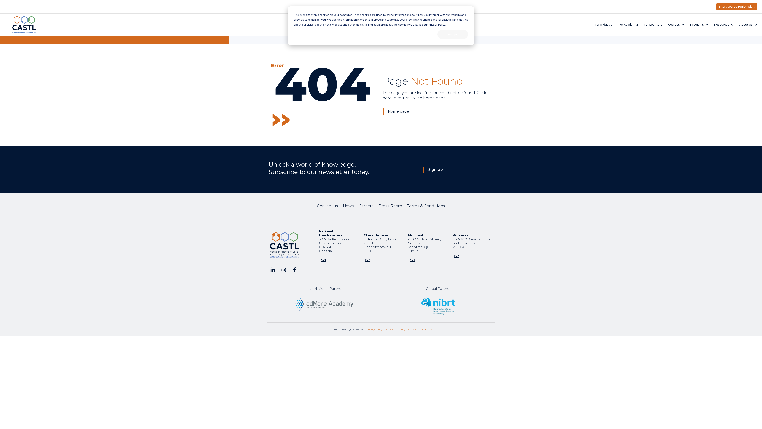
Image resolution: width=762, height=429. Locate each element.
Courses (674, 24)
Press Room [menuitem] (390, 206)
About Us (746, 24)
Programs (697, 24)
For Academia (628, 24)
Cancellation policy (394, 329)
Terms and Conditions (419, 329)
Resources (721, 24)
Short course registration (737, 6)
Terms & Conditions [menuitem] (426, 206)
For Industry (603, 24)
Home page (398, 111)
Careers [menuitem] (366, 206)
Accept (452, 34)
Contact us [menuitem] (327, 206)
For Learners (653, 24)
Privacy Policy (374, 329)
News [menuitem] (348, 206)
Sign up (435, 169)
